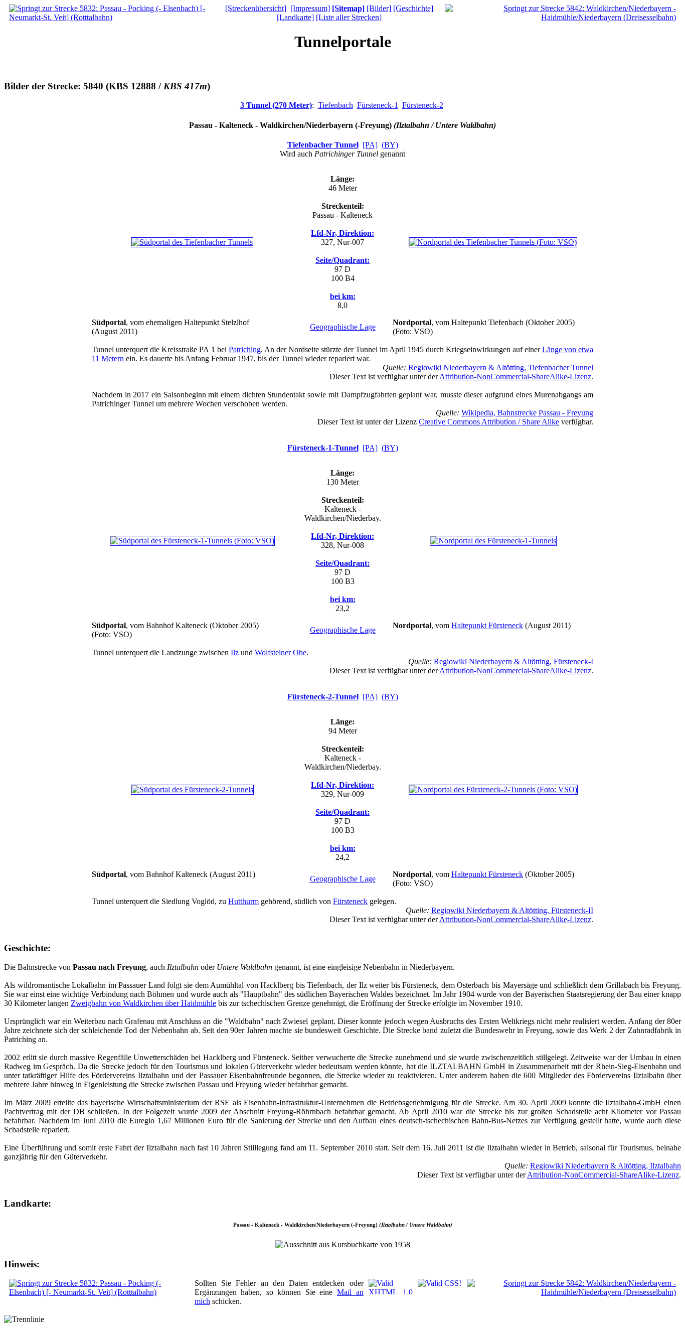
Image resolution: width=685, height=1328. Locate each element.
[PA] (370, 144)
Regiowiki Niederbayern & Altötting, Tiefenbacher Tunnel (500, 367)
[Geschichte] (413, 8)
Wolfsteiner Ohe (280, 652)
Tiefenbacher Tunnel (323, 144)
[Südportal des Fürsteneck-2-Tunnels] (192, 789)
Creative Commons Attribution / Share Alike (489, 421)
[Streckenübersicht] (255, 8)
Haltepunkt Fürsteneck (487, 625)
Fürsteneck (350, 901)
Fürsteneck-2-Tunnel (323, 696)
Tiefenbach (335, 105)
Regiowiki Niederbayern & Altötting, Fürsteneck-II (512, 910)
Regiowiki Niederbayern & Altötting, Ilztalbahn (605, 1165)
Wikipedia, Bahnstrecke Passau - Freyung (527, 412)
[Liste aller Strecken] (349, 17)
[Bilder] (379, 8)
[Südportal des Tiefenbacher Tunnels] (192, 242)
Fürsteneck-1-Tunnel (323, 448)
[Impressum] (310, 8)
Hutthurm (243, 901)
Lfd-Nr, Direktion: (342, 233)
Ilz (235, 652)
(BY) (390, 144)
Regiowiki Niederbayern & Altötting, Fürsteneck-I (513, 661)
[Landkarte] (295, 17)
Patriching (245, 349)
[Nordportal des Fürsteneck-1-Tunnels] (493, 540)
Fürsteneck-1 (377, 105)
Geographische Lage (343, 327)
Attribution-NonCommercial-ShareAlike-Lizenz (515, 376)
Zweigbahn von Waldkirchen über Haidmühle (143, 1003)
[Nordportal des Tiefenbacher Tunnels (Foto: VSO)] (493, 242)
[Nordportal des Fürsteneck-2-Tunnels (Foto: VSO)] (493, 789)
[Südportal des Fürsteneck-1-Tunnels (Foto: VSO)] (192, 540)
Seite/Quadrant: (342, 260)
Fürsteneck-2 (422, 105)
